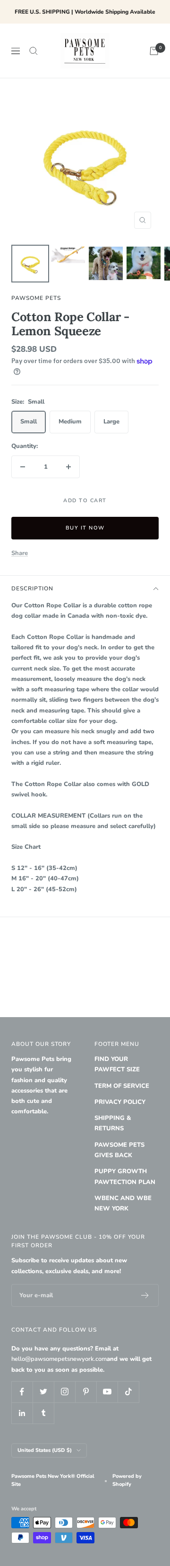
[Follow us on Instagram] (64, 1391)
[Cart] (154, 51)
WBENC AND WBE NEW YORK (123, 1203)
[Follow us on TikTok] (128, 1391)
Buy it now (85, 527)
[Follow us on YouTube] (107, 1391)
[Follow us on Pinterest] (85, 1391)
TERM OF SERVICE (121, 1086)
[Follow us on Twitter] (43, 1391)
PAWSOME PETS (36, 298)
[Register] (145, 1295)
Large (111, 421)
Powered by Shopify (127, 1480)
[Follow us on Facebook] (22, 1391)
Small (28, 421)
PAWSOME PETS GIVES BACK (119, 1150)
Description (32, 588)
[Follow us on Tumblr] (43, 1413)
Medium (70, 421)
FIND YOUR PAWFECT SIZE (117, 1064)
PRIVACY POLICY (119, 1102)
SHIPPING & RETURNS (112, 1123)
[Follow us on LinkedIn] (22, 1413)
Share (19, 553)
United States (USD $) (44, 1450)
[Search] (33, 51)
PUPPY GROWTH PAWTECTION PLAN (124, 1176)
